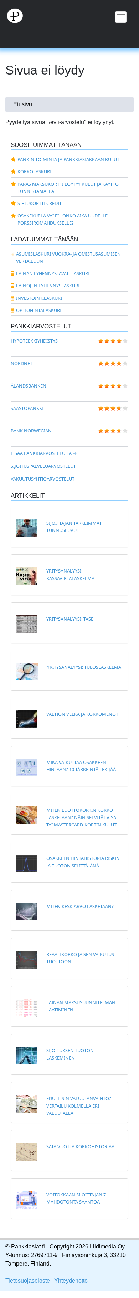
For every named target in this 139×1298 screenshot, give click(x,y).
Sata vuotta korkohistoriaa (80, 1146)
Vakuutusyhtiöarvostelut (42, 479)
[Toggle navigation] (121, 17)
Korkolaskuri (34, 171)
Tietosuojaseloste (27, 1281)
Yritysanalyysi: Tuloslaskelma (84, 667)
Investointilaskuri (39, 298)
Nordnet (21, 363)
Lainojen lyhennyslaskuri (47, 285)
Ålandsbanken (28, 386)
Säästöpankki (27, 408)
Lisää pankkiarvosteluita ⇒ (44, 453)
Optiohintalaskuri (38, 310)
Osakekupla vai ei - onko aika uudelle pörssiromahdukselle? (62, 219)
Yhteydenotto (71, 1281)
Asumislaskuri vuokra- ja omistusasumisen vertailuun (68, 257)
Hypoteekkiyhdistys (34, 341)
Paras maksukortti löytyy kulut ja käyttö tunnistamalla (68, 187)
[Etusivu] (69, 15)
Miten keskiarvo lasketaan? (80, 906)
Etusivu (22, 104)
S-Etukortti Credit (39, 203)
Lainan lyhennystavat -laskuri (52, 273)
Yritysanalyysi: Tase (69, 619)
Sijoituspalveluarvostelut (43, 466)
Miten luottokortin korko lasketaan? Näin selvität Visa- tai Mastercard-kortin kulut (82, 817)
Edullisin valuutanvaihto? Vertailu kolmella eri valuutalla (78, 1105)
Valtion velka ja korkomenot (82, 714)
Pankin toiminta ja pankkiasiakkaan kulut (68, 159)
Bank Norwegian (31, 430)
